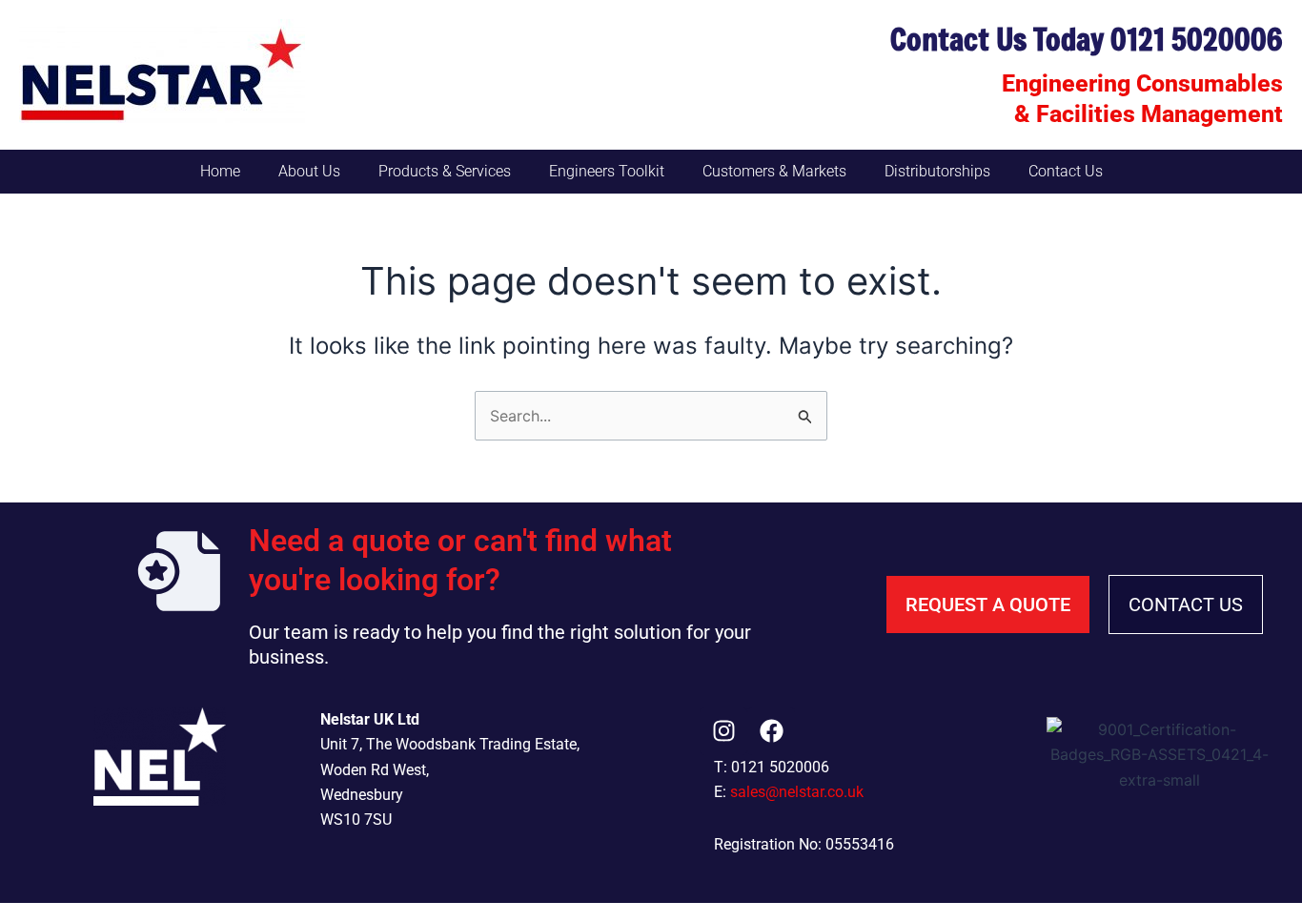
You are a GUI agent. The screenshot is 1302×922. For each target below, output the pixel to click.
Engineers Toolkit (606, 171)
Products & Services (444, 171)
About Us (309, 171)
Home (220, 171)
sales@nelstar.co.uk (797, 792)
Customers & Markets (774, 171)
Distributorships (937, 171)
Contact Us (1065, 171)
